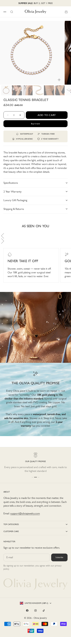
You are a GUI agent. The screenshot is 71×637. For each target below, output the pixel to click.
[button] (35, 235)
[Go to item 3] (28, 90)
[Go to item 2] (17, 90)
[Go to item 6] (60, 90)
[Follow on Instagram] (35, 610)
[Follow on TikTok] (43, 610)
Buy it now (35, 123)
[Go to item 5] (49, 90)
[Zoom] (59, 79)
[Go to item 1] (6, 90)
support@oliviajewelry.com (25, 513)
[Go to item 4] (38, 90)
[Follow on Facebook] (27, 610)
